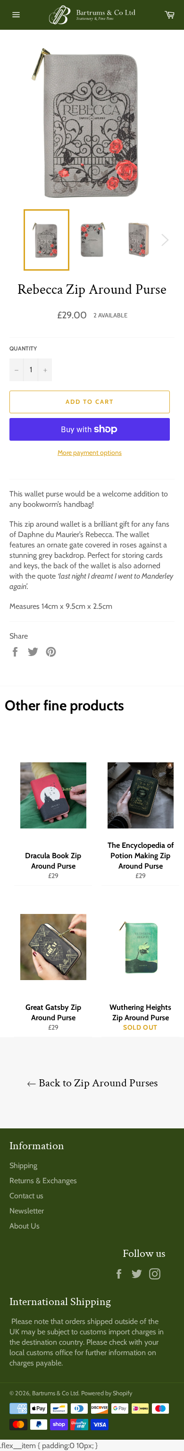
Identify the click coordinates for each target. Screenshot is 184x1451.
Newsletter (26, 1210)
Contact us (26, 1195)
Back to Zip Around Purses (97, 1082)
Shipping (23, 1165)
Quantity (23, 348)
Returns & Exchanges (43, 1180)
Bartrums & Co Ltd (55, 1393)
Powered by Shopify (106, 1393)
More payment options (90, 452)
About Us (24, 1225)
